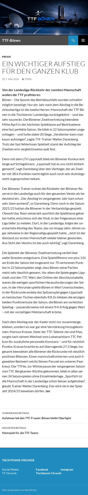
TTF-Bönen (11, 40)
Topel (28, 79)
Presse (6, 56)
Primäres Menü (83, 40)
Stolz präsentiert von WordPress (19, 490)
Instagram (67, 469)
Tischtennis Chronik (48, 473)
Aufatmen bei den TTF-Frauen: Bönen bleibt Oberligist (36, 416)
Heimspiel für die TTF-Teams (20, 430)
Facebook (42, 469)
